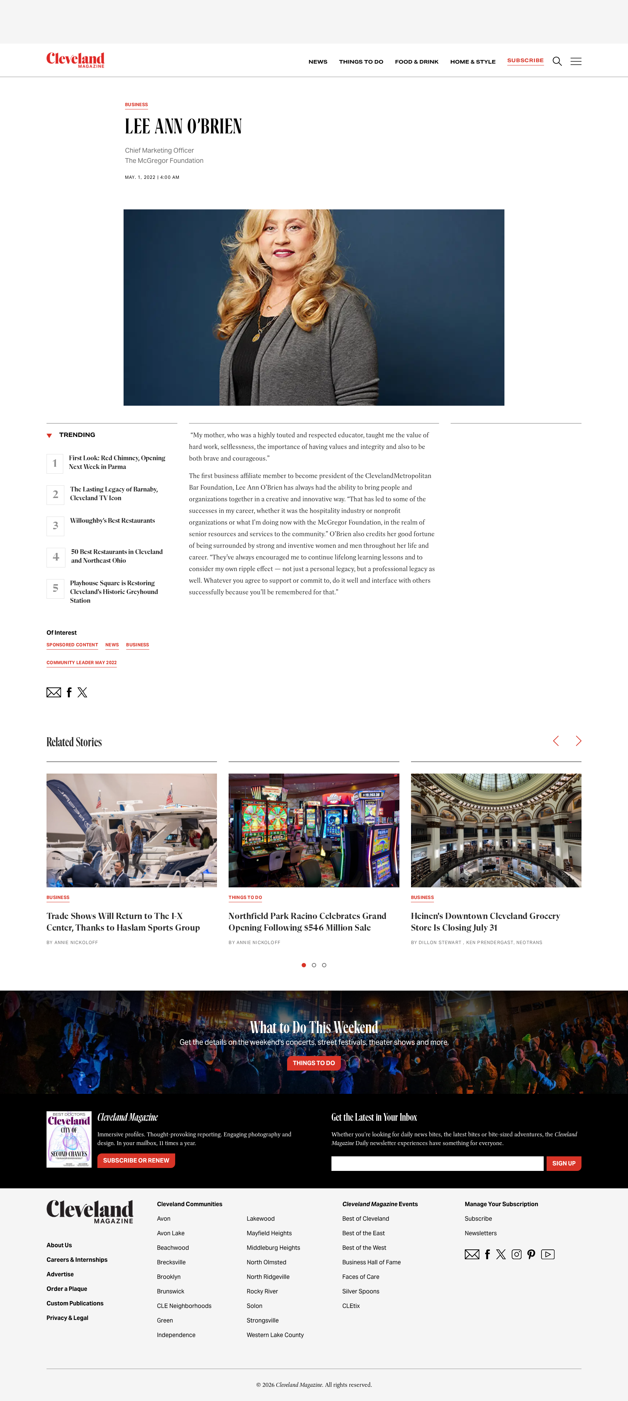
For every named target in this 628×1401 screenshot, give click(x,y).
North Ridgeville (268, 1277)
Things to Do (361, 62)
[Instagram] (517, 1254)
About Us (59, 1245)
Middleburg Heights (273, 1248)
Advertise (60, 1274)
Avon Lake (171, 1233)
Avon (163, 1219)
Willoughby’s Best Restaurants (112, 521)
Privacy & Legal (67, 1318)
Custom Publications (75, 1303)
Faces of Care (360, 1277)
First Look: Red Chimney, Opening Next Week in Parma (117, 462)
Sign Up (564, 1163)
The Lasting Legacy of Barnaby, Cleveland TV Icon (114, 494)
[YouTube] (548, 1254)
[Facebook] (487, 1254)
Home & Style (473, 62)
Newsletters (481, 1233)
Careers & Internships (77, 1260)
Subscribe (525, 60)
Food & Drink (417, 62)
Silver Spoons (360, 1291)
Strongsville (263, 1320)
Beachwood (173, 1248)
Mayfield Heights (269, 1233)
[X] (501, 1254)
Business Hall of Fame (371, 1262)
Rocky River (262, 1291)
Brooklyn (169, 1277)
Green (165, 1320)
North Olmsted (266, 1262)
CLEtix (351, 1306)
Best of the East (363, 1233)
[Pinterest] (531, 1254)
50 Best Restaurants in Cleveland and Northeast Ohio (117, 556)
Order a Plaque (67, 1289)
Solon (254, 1306)
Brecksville (171, 1262)
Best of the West (364, 1248)
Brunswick (170, 1291)
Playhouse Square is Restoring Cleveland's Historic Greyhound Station (114, 592)
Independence (176, 1335)
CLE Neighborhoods (184, 1306)
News (318, 62)
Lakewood (261, 1219)
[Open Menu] (576, 62)
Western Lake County (275, 1335)
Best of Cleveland (365, 1219)
